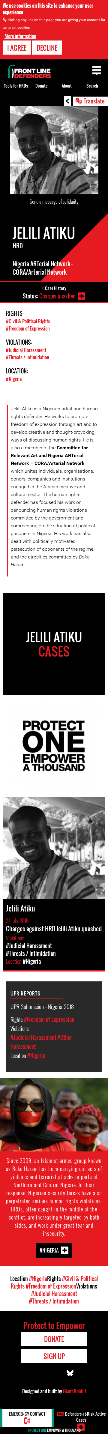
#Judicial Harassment (26, 350)
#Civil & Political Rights (28, 321)
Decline (47, 47)
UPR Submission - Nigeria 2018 (42, 1006)
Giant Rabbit (74, 1391)
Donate (41, 85)
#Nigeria (14, 378)
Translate (94, 101)
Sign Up (54, 1356)
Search (92, 85)
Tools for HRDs (16, 85)
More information (20, 36)
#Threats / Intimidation (27, 357)
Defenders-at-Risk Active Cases (81, 1417)
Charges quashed (57, 296)
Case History (55, 288)
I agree (16, 47)
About (67, 85)
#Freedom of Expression (28, 328)
